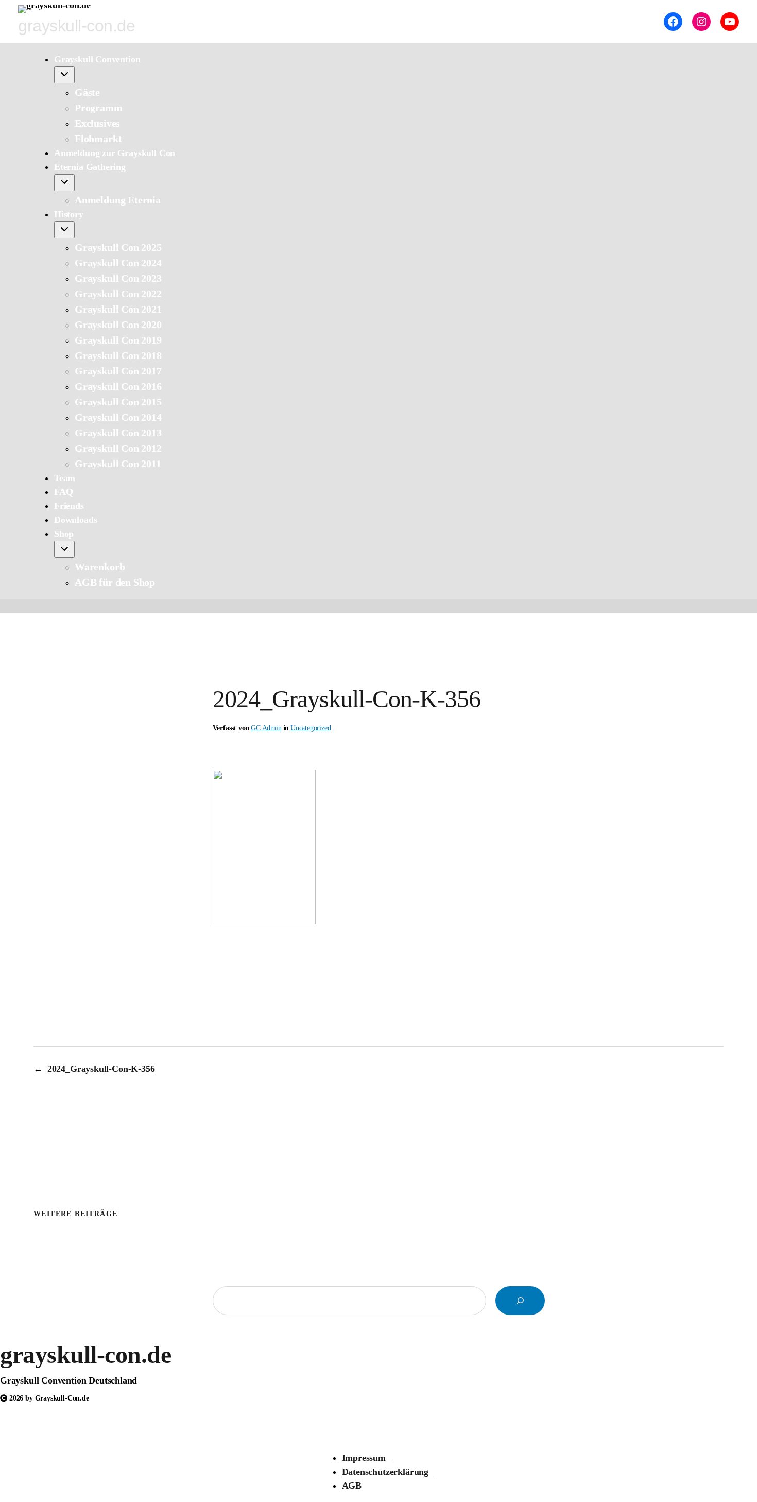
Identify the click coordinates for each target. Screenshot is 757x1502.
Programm (99, 107)
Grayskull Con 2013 (118, 432)
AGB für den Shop (115, 582)
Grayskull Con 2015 (118, 401)
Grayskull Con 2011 (118, 463)
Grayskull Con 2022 (118, 293)
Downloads (75, 520)
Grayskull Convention (97, 59)
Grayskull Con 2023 (118, 278)
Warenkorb (100, 566)
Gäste (87, 92)
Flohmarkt (98, 138)
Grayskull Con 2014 (118, 417)
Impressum (367, 1458)
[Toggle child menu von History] (64, 229)
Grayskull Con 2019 (118, 340)
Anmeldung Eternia (118, 200)
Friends (69, 506)
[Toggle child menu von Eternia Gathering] (64, 182)
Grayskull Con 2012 (118, 448)
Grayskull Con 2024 (118, 262)
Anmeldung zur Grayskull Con (114, 153)
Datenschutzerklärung (389, 1471)
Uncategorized (310, 728)
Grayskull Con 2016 (118, 386)
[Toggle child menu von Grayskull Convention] (64, 74)
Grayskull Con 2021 (118, 309)
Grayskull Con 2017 (118, 371)
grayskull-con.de (85, 1354)
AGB (352, 1485)
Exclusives (97, 123)
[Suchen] (520, 1300)
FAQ (63, 492)
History (68, 214)
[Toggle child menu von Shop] (64, 549)
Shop (64, 533)
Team (64, 478)
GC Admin (266, 728)
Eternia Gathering (90, 167)
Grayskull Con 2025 (118, 247)
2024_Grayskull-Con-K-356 (101, 1069)
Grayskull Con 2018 (118, 355)
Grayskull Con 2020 (118, 324)
